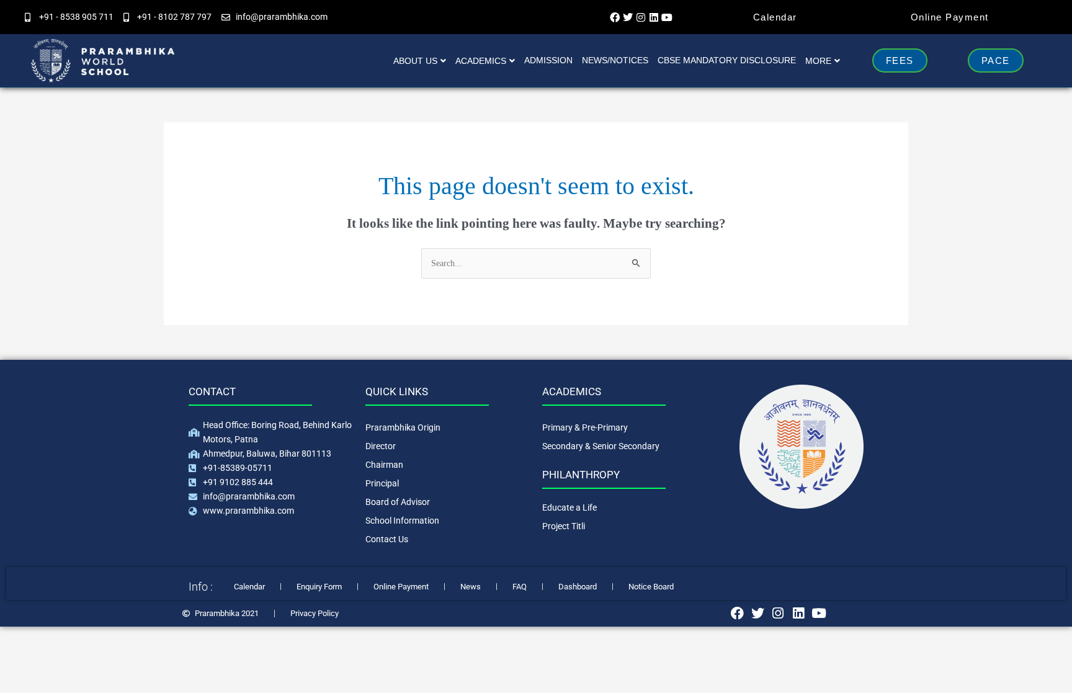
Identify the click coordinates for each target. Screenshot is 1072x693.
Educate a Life (569, 507)
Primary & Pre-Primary (585, 427)
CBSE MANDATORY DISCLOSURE (727, 60)
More (818, 61)
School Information (402, 520)
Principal (382, 483)
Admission (548, 60)
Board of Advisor (397, 502)
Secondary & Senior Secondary (600, 446)
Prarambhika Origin (402, 427)
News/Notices (615, 60)
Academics (480, 61)
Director (380, 446)
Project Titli (563, 526)
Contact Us (386, 539)
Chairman (384, 465)
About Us (415, 61)
